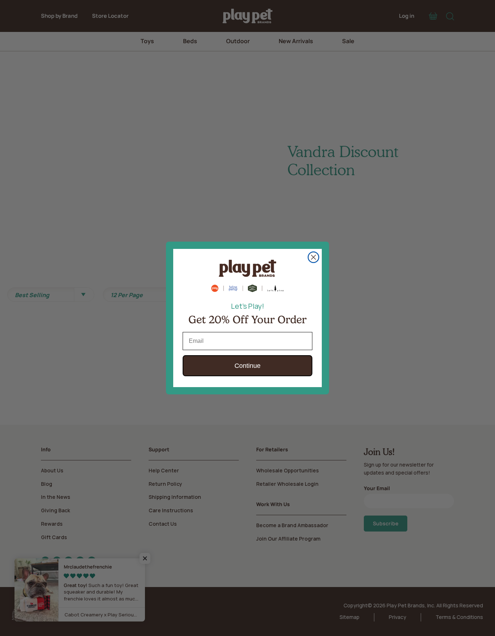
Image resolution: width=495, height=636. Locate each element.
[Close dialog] (313, 257)
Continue (247, 365)
